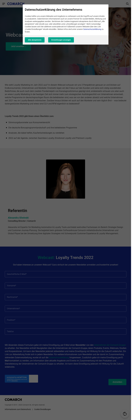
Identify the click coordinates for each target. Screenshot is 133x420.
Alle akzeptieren (34, 40)
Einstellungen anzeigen (61, 40)
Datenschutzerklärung (92, 29)
